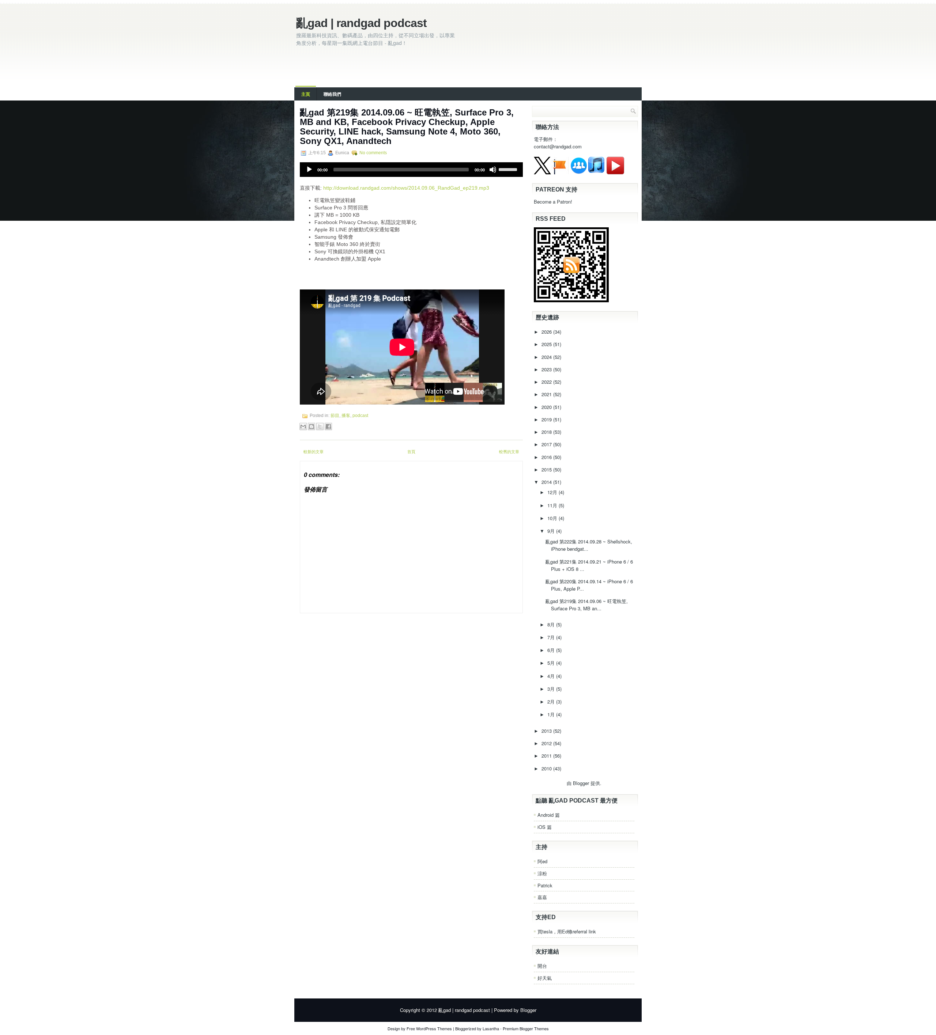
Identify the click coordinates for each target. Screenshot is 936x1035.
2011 (547, 755)
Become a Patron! (553, 201)
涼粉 (542, 873)
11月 (553, 505)
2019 (547, 419)
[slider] (509, 168)
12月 (553, 492)
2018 (547, 431)
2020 (547, 406)
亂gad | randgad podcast (361, 23)
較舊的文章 (509, 451)
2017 (547, 444)
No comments (373, 152)
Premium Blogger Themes (526, 1028)
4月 (551, 675)
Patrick (544, 885)
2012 (547, 743)
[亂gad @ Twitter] (542, 172)
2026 (547, 331)
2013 (547, 730)
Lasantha (491, 1028)
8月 (551, 624)
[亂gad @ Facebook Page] (560, 172)
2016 (547, 457)
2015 (547, 469)
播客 (345, 415)
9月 (551, 530)
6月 (551, 650)
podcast (360, 415)
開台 (542, 965)
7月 (551, 637)
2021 (547, 394)
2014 (547, 481)
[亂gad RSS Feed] (571, 300)
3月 (551, 688)
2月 (551, 701)
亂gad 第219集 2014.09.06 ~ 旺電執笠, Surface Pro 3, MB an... (587, 605)
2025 (547, 344)
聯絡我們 (332, 94)
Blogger (581, 783)
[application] (411, 169)
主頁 (305, 94)
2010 (547, 768)
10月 (553, 518)
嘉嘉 (542, 897)
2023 (547, 369)
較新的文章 (313, 451)
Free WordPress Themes (429, 1028)
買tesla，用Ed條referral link (566, 931)
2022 (547, 381)
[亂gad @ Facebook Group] (579, 172)
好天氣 (544, 977)
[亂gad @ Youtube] (615, 172)
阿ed (542, 861)
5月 (551, 662)
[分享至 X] (320, 426)
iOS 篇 (544, 826)
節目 (335, 415)
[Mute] (493, 169)
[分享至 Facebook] (328, 426)
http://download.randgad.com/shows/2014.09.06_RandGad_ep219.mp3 (406, 188)
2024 (547, 356)
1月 (551, 714)
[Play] (309, 169)
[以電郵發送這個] (303, 426)
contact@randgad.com (558, 146)
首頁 (411, 451)
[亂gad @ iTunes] (596, 172)
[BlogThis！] (311, 426)
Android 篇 (548, 814)
